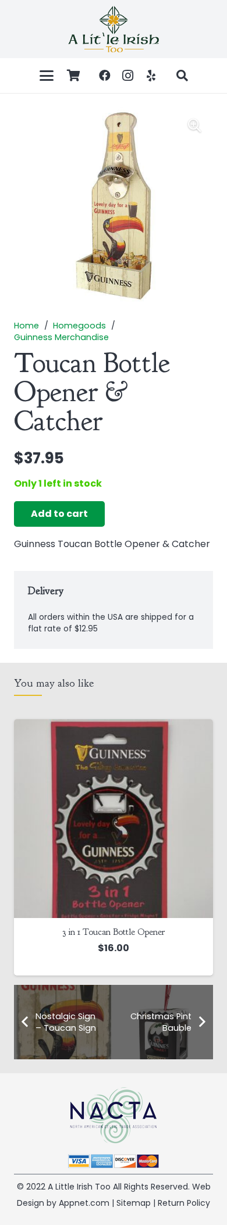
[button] (46, 76)
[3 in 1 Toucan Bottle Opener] (113, 818)
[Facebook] (104, 75)
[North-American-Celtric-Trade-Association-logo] (113, 1115)
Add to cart (59, 513)
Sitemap (133, 1203)
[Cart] (74, 75)
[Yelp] (151, 75)
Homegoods (79, 325)
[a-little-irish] (113, 29)
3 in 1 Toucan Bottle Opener (113, 932)
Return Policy (184, 1203)
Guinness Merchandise (61, 337)
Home (26, 325)
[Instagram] (128, 75)
